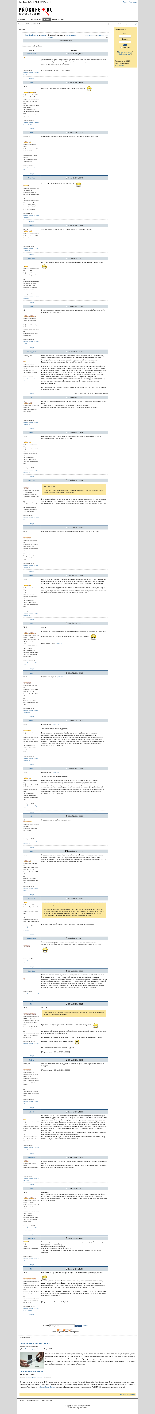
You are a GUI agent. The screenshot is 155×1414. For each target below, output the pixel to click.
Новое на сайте (58, 19)
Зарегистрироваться (125, 52)
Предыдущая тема (90, 35)
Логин (125, 2)
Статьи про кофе (34, 19)
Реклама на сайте (33, 1401)
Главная (21, 19)
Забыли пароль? (125, 54)
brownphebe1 (119, 65)
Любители (28, 1349)
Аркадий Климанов (37, 1349)
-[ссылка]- (59, 643)
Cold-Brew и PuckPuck (31, 1371)
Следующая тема (102, 35)
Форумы (43, 35)
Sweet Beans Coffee (25, 2)
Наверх (31, 78)
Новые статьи (47, 1401)
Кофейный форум (31, 35)
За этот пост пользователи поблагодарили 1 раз (91, 393)
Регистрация (133, 2)
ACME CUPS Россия (42, 2)
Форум (46, 19)
